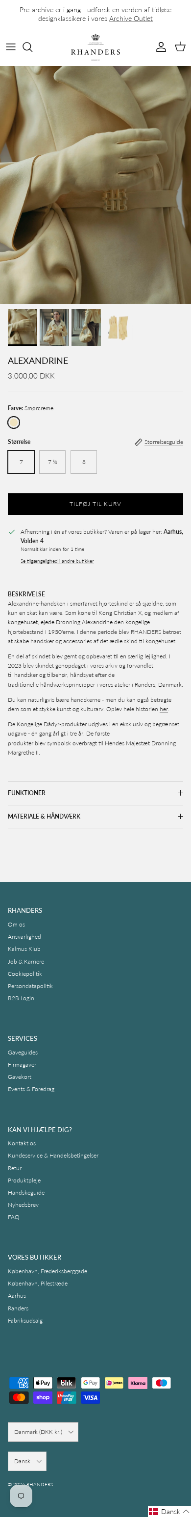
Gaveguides (23, 1052)
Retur (15, 1168)
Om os (16, 924)
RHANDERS (39, 1484)
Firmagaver (22, 1064)
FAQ (14, 1217)
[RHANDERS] (95, 47)
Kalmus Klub (24, 948)
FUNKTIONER (27, 793)
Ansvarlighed (24, 936)
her (164, 709)
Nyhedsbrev (23, 1204)
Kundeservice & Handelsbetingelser (53, 1155)
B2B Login (21, 998)
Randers (18, 1308)
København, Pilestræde (38, 1283)
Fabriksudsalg (25, 1320)
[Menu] (11, 47)
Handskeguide (26, 1192)
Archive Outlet (131, 18)
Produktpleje (24, 1180)
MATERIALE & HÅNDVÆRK (44, 816)
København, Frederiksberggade (47, 1271)
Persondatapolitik (30, 986)
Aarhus (17, 1295)
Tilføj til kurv (95, 503)
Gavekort (19, 1076)
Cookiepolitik (25, 973)
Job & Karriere (26, 961)
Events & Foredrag (31, 1089)
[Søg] (32, 47)
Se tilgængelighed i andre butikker (57, 561)
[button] (169, 1511)
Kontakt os (22, 1143)
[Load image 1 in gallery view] (95, 185)
